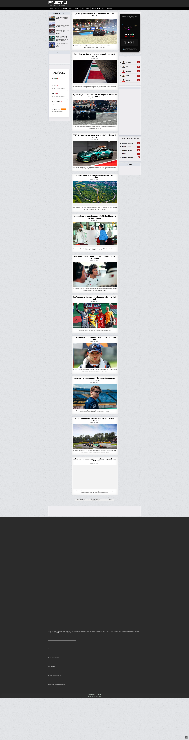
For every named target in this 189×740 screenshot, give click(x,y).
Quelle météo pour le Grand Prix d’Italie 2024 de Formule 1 (94, 419)
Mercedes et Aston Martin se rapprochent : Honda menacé (62, 32)
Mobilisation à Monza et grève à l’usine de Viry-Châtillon (95, 176)
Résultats (57, 8)
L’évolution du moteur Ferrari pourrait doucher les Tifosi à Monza (62, 25)
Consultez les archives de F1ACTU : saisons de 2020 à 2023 (62, 640)
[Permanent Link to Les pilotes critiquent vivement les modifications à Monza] (95, 72)
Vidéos (83, 8)
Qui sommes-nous (52, 648)
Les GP (51, 8)
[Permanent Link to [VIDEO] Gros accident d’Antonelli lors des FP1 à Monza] (95, 31)
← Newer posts (79, 499)
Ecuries (70, 8)
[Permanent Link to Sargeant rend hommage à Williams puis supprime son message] (95, 396)
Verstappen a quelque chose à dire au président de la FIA (94, 338)
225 (97, 499)
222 (88, 499)
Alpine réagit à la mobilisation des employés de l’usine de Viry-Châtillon (95, 95)
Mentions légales (52, 666)
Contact (103, 8)
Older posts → (110, 499)
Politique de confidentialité (54, 675)
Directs (87, 8)
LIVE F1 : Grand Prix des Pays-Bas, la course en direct (62, 45)
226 (100, 499)
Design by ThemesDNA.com (94, 696)
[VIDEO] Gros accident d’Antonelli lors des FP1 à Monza (94, 15)
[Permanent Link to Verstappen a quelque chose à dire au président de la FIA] (95, 355)
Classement (63, 8)
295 (104, 499)
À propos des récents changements (56, 684)
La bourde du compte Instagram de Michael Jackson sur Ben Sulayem (95, 217)
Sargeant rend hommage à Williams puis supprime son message (94, 379)
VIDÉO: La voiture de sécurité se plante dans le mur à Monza (94, 136)
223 (91, 499)
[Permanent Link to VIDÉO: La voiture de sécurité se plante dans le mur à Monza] (95, 153)
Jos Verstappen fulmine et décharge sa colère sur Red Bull (94, 298)
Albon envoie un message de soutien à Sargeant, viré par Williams (94, 460)
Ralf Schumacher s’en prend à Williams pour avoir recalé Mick (94, 257)
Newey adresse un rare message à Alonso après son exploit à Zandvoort (62, 18)
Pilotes (76, 8)
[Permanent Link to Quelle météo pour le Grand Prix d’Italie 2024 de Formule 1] (95, 436)
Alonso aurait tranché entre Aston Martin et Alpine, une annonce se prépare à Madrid (62, 38)
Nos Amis (109, 8)
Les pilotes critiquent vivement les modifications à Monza (94, 55)
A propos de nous (95, 8)
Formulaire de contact (53, 657)
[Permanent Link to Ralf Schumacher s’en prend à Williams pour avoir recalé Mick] (95, 274)
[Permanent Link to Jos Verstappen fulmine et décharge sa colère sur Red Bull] (95, 315)
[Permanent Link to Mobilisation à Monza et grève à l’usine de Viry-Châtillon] (95, 193)
